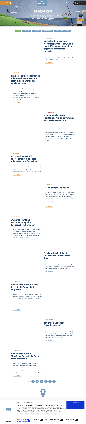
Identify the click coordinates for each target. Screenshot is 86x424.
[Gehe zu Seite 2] (57, 381)
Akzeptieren (75, 402)
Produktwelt (53, 3)
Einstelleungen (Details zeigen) (23, 421)
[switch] (41, 420)
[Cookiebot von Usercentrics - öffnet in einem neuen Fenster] (8, 421)
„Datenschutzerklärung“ (40, 414)
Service (61, 3)
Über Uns (32, 3)
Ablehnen (75, 406)
